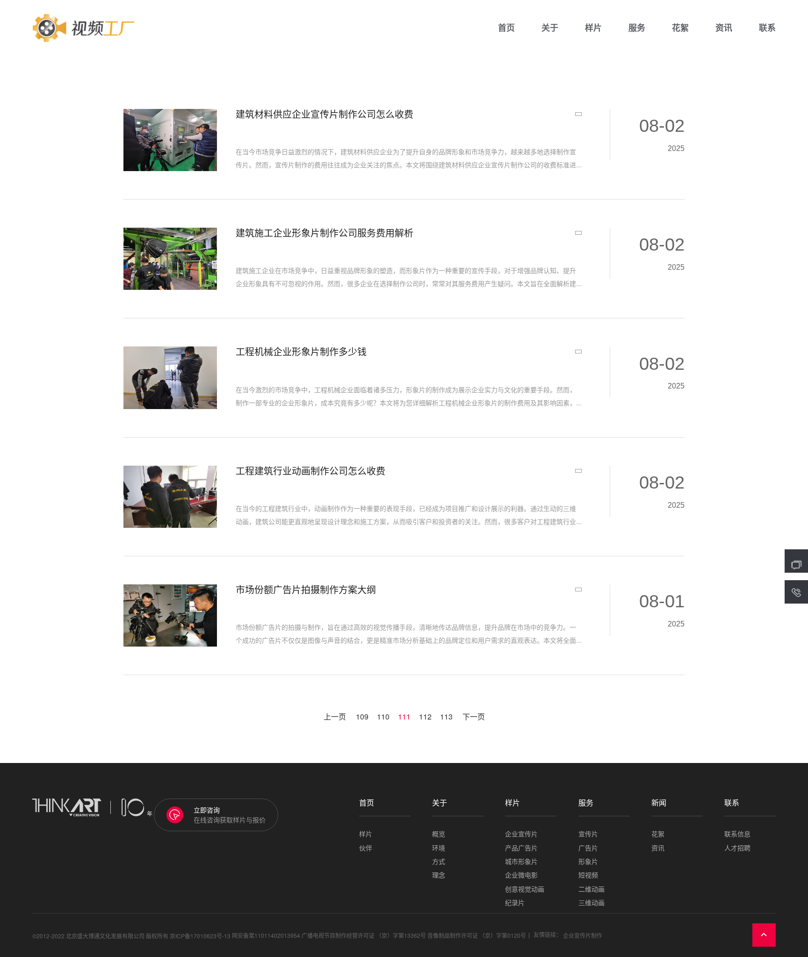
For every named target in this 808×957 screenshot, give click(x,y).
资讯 (723, 28)
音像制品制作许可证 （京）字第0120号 (476, 935)
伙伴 (365, 847)
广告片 (588, 847)
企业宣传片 (521, 833)
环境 (438, 847)
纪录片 (515, 902)
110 (383, 716)
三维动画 (591, 902)
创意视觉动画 (524, 888)
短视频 (588, 874)
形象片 (588, 861)
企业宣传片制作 (582, 935)
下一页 (473, 716)
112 (425, 716)
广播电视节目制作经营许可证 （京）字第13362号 (364, 935)
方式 (438, 861)
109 (362, 716)
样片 (593, 28)
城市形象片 (521, 861)
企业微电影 (521, 874)
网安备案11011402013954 (266, 935)
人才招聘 (737, 847)
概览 (438, 833)
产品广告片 (521, 847)
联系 (767, 28)
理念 (438, 874)
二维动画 (591, 888)
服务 (636, 28)
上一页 (335, 716)
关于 (549, 28)
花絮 (680, 28)
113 (446, 716)
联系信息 (737, 833)
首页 (506, 28)
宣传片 (588, 833)
